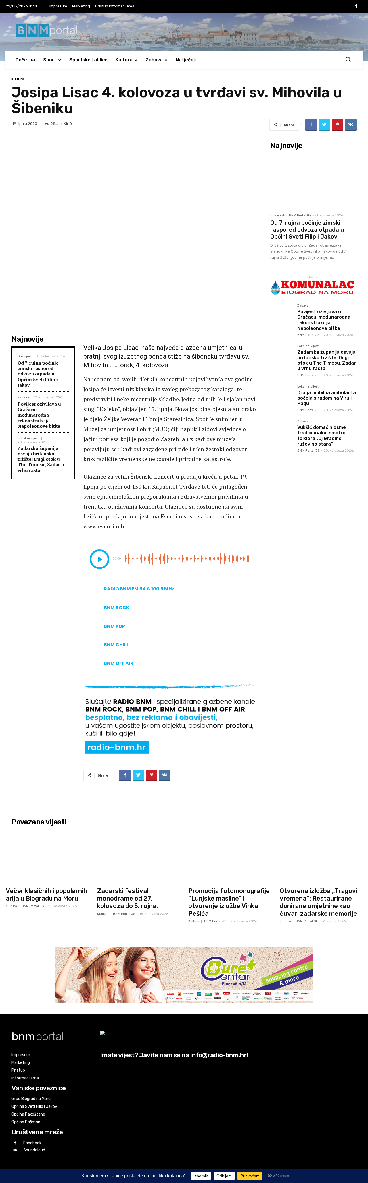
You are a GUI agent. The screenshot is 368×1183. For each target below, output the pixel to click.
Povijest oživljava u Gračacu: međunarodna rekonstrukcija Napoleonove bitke (39, 415)
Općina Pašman (26, 1122)
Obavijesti (25, 356)
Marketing (81, 6)
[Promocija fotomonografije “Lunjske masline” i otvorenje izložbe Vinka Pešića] (229, 856)
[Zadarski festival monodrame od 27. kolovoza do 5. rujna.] (138, 856)
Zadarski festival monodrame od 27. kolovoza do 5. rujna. (127, 898)
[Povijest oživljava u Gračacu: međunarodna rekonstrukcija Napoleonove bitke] (281, 315)
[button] (347, 59)
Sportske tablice (88, 60)
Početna (25, 60)
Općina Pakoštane (28, 1114)
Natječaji (186, 60)
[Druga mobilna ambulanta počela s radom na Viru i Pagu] (281, 396)
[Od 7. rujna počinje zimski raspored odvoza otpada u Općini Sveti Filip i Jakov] (313, 181)
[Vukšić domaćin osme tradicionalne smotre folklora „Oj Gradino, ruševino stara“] (281, 431)
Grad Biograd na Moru (31, 1098)
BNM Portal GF (300, 215)
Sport (49, 60)
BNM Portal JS (308, 335)
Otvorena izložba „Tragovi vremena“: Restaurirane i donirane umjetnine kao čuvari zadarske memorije (318, 902)
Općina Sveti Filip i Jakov (34, 1106)
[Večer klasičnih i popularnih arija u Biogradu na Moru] (47, 856)
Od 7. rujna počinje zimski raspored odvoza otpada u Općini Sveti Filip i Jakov (38, 374)
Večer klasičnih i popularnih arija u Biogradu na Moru (46, 894)
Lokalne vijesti (29, 438)
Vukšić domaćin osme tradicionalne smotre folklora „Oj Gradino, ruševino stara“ (321, 436)
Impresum (58, 6)
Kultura (124, 60)
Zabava (154, 60)
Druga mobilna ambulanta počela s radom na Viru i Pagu (326, 398)
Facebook (32, 1143)
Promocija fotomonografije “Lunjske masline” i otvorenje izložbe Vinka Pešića (229, 902)
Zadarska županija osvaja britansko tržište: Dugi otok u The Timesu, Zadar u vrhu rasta (41, 459)
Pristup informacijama (114, 6)
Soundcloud (34, 1150)
